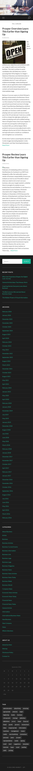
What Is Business (7, 631)
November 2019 (7, 411)
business (19, 715)
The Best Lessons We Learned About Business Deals (13, 293)
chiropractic (6, 718)
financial (25, 721)
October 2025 (6, 327)
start (10, 744)
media (5, 734)
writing (11, 750)
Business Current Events (10, 547)
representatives (7, 740)
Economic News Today (9, 596)
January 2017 (6, 476)
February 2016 (7, 518)
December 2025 (7, 319)
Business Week (7, 581)
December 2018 (7, 426)
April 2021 (5, 384)
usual (17, 747)
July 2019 (5, 414)
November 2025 (7, 323)
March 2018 (6, 445)
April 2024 (5, 338)
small (4, 744)
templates (26, 744)
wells (4, 750)
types (12, 747)
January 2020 (6, 407)
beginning (6, 715)
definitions (6, 721)
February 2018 (7, 449)
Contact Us (5, 656)
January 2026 (6, 315)
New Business (6, 619)
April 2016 (5, 510)
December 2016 (7, 479)
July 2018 (5, 434)
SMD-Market (16, 767)
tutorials (5, 747)
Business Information (9, 551)
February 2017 (7, 472)
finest (4, 724)
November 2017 (7, 460)
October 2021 (6, 372)
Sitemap (4, 648)
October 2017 (6, 464)
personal (5, 737)
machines (6, 731)
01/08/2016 (5, 37)
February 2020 (7, 403)
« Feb (4, 694)
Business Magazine (8, 566)
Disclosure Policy (7, 652)
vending (24, 747)
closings (15, 718)
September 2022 (7, 357)
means (23, 731)
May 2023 (5, 350)
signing (23, 740)
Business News (7, 570)
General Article (7, 608)
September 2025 (7, 330)
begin (21, 711)
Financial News (7, 600)
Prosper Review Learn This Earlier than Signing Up (15, 157)
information (22, 728)
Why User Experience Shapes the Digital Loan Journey (14, 277)
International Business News (11, 615)
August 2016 (6, 495)
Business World (7, 585)
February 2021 (7, 388)
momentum (23, 734)
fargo (19, 721)
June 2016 (5, 502)
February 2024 (7, 342)
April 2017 (5, 468)
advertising (17, 708)
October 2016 (6, 487)
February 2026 (7, 311)
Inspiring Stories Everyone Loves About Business (14, 287)
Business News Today (9, 577)
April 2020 (5, 399)
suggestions (17, 744)
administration (7, 708)
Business (5, 539)
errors (13, 721)
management (15, 731)
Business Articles (7, 543)
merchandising (13, 734)
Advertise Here (7, 645)
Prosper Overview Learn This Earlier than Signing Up (15, 31)
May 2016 (5, 506)
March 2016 (6, 514)
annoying (25, 708)
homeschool (25, 724)
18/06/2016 (5, 163)
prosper (18, 737)
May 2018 (5, 441)
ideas (4, 728)
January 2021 (6, 391)
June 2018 (5, 437)
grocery (17, 724)
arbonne (15, 711)
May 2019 (5, 418)
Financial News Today (9, 604)
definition (22, 718)
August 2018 (6, 430)
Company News (7, 589)
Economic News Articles (9, 592)
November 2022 (7, 353)
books (13, 715)
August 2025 (6, 334)
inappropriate (13, 728)
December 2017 (7, 456)
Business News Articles (9, 573)
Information (6, 612)
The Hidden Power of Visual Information (15, 297)
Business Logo (6, 558)
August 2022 (6, 361)
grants (10, 724)
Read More (5, 145)
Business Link (6, 554)
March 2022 (6, 365)
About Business (7, 531)
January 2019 (6, 422)
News (4, 627)
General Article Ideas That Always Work (14, 282)
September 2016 (7, 491)
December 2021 (7, 369)
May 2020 (5, 395)
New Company (7, 623)
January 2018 (6, 453)
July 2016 (5, 498)
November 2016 (7, 483)
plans (12, 737)
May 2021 (5, 380)
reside (16, 740)
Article (4, 535)
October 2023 (6, 346)
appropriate (6, 711)
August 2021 (6, 376)
